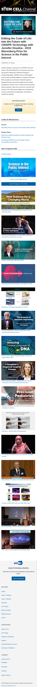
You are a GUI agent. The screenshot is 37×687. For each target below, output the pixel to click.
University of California (8, 648)
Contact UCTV (5, 659)
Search (3, 617)
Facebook (4, 666)
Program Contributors (7, 636)
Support (3, 640)
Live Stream (4, 606)
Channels (4, 602)
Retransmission (6, 614)
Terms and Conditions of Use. (8, 685)
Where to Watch (6, 610)
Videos (3, 591)
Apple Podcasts (6, 675)
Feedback (4, 662)
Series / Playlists (6, 599)
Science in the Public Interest (18, 179)
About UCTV (5, 629)
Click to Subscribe (18, 578)
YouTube (3, 671)
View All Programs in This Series (18, 184)
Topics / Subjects (6, 595)
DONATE (18, 110)
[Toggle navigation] (32, 2)
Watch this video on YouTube (23, 32)
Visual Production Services (9, 644)
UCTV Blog (4, 633)
